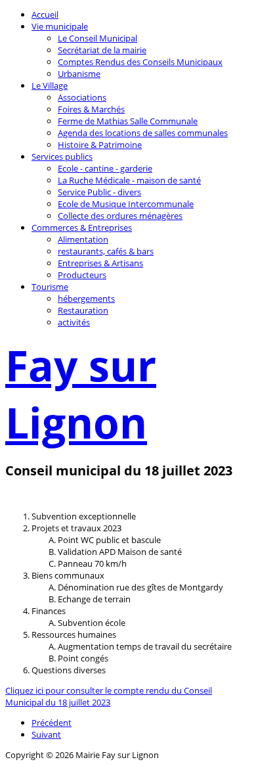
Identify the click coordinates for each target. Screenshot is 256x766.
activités (74, 322)
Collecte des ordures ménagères (120, 216)
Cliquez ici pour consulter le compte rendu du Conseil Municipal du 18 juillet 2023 (108, 696)
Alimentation (83, 239)
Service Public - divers (99, 192)
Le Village (50, 85)
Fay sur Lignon (80, 394)
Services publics (62, 156)
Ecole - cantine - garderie (105, 168)
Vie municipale (60, 26)
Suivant (46, 734)
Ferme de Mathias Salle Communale (128, 121)
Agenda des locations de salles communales (143, 133)
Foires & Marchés (91, 109)
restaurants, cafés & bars (106, 251)
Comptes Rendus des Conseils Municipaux (140, 62)
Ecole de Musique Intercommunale (126, 204)
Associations (82, 97)
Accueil (45, 14)
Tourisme (50, 287)
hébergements (86, 298)
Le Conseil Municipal (97, 38)
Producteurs (82, 275)
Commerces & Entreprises (82, 227)
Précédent (52, 723)
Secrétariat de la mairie (102, 50)
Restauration (83, 310)
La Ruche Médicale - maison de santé (129, 180)
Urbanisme (79, 74)
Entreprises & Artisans (100, 263)
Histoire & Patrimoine (100, 145)
